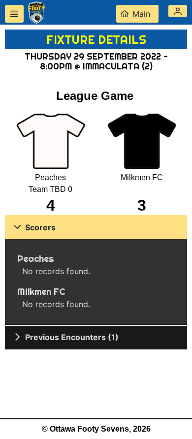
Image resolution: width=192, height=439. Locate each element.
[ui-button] (14, 14)
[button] (177, 11)
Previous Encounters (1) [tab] (72, 337)
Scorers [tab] (40, 227)
